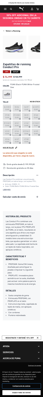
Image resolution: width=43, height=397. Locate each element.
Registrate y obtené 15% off (19, 338)
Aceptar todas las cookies (21, 392)
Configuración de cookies (21, 386)
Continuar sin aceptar (34, 365)
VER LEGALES (25, 24)
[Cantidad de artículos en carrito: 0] (37, 9)
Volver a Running (13, 31)
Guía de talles (8, 148)
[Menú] (5, 9)
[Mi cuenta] (32, 9)
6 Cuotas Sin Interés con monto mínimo (22, 3)
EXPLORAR (17, 24)
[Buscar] (11, 9)
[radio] (7, 94)
